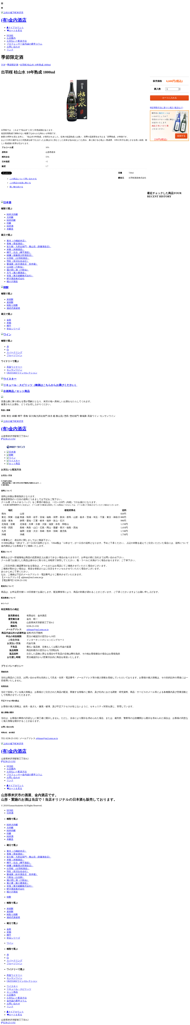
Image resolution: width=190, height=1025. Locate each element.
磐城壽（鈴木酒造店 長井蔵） (22, 264)
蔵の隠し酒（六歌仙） (18, 270)
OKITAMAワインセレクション (22, 373)
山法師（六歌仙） (15, 267)
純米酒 (10, 226)
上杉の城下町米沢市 (13, 16)
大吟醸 (10, 217)
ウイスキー (12, 986)
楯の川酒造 (12, 281)
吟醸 (9, 223)
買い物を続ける (16, 187)
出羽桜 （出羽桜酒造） (18, 258)
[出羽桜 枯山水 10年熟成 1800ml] (76, 121)
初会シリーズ (13, 329)
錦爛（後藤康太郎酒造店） (20, 255)
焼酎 (9, 897)
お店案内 (11, 38)
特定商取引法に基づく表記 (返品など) (166, 108)
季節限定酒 (12, 65)
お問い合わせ (13, 47)
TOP (3, 65)
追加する (181, 136)
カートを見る (15, 30)
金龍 (9, 320)
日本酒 (10, 813)
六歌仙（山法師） (15, 877)
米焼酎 (10, 299)
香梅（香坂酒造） (15, 243)
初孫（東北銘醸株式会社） (20, 275)
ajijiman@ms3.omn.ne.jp (38, 629)
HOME (10, 35)
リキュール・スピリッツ (19, 989)
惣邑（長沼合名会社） (18, 261)
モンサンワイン (14, 370)
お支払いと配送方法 (17, 41)
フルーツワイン (14, 355)
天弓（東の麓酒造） (17, 273)
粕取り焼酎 (12, 305)
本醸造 (10, 229)
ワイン (10, 943)
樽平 (9, 326)
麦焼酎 (10, 302)
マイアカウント (16, 27)
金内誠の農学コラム (17, 1001)
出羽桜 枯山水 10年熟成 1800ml (35, 65)
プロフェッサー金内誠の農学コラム (24, 44)
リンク (10, 50)
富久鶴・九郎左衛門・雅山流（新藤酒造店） (29, 246)
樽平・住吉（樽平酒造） (19, 252)
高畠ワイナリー (14, 367)
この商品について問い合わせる (23, 179)
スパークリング (14, 352)
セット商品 (12, 992)
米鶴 (9, 323)
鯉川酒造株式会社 (15, 278)
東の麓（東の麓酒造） (18, 883)
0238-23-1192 (9, 439)
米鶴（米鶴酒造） (15, 249)
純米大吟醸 (12, 214)
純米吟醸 (11, 220)
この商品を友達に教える (20, 183)
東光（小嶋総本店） (17, 241)
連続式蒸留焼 (13, 308)
